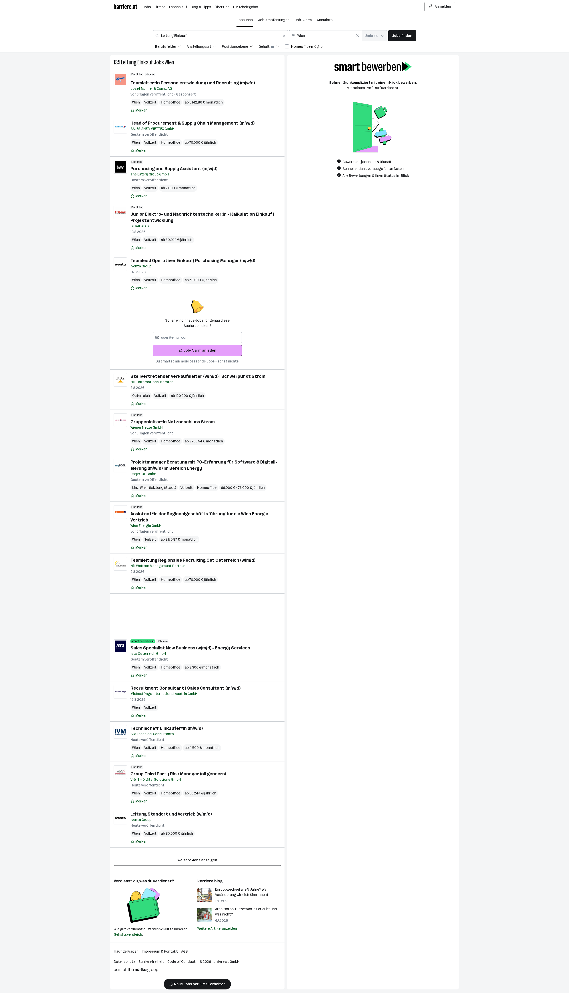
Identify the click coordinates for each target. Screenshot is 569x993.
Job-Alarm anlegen (200, 350)
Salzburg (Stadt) (162, 488)
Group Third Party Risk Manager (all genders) (178, 773)
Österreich (141, 396)
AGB (184, 951)
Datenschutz (124, 961)
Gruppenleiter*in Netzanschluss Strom (172, 421)
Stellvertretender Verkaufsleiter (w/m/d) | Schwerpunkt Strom (197, 376)
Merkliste (325, 20)
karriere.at (220, 961)
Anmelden (443, 6)
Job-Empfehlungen (273, 20)
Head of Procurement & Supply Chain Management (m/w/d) (192, 123)
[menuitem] (171, 47)
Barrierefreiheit (151, 961)
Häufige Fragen (126, 951)
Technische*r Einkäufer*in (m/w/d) (166, 728)
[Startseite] (128, 6)
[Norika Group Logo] (136, 971)
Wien (169, 62)
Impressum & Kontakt (160, 951)
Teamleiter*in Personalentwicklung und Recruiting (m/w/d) (192, 83)
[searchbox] (197, 337)
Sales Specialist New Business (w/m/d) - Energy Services (190, 648)
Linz (136, 488)
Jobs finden (402, 36)
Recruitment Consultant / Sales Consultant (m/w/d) (185, 688)
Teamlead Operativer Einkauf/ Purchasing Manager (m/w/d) (192, 260)
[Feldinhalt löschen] (284, 35)
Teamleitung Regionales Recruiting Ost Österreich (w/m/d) (192, 560)
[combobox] (220, 35)
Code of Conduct (181, 961)
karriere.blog (210, 881)
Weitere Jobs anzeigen (197, 860)
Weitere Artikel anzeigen (217, 928)
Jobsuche (244, 20)
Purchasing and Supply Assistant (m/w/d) (173, 168)
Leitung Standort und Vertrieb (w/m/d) (171, 814)
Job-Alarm (303, 20)
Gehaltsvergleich (128, 934)
